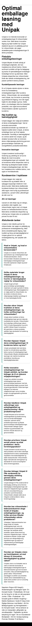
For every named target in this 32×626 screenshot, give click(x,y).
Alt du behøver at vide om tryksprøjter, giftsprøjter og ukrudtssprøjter (15, 609)
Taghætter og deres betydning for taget (15, 613)
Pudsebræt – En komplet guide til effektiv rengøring (14, 597)
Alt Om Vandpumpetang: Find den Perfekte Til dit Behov (15, 618)
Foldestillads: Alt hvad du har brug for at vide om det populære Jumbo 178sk (16, 594)
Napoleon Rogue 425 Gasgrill (12, 587)
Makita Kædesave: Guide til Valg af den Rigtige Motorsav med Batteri (16, 602)
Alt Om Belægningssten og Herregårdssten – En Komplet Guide (15, 605)
